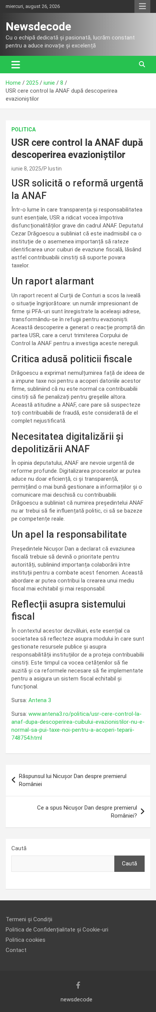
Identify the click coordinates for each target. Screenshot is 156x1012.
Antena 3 (39, 700)
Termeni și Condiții (29, 919)
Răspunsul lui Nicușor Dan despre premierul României (72, 780)
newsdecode (76, 999)
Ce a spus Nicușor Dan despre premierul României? (87, 811)
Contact (16, 950)
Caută (19, 848)
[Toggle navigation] (16, 64)
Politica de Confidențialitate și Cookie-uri (57, 929)
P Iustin (53, 169)
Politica (23, 129)
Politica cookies (25, 939)
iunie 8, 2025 (26, 169)
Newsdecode (38, 26)
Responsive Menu (142, 6)
